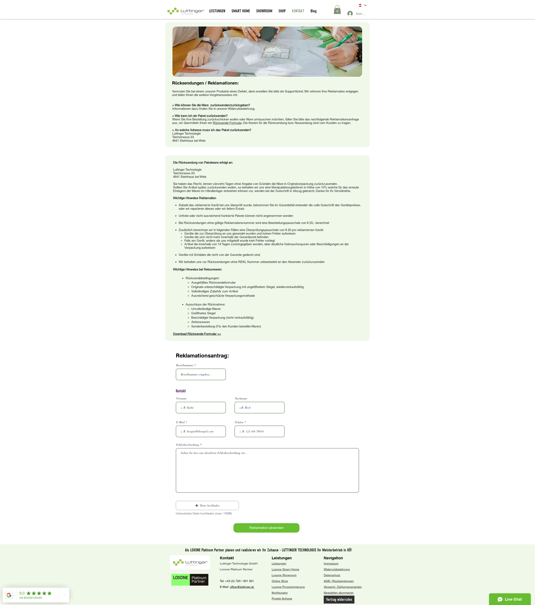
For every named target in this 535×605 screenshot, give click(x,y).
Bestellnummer (185, 365)
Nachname (241, 398)
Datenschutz (332, 575)
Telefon (239, 422)
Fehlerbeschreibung (187, 444)
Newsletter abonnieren (339, 592)
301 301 (248, 581)
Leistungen (282, 558)
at (253, 587)
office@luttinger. (240, 587)
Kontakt (227, 558)
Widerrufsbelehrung (337, 569)
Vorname (181, 398)
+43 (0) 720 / (233, 581)
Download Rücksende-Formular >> (197, 334)
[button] (337, 9)
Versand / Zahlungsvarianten (343, 587)
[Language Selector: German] (362, 5)
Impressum (331, 563)
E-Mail (180, 422)
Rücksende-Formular (227, 123)
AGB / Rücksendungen (339, 581)
